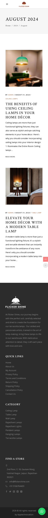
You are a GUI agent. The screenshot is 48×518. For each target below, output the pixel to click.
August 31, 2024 (22, 95)
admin (11, 95)
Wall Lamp (10, 418)
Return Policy (12, 382)
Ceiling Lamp (11, 410)
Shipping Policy (13, 386)
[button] (42, 511)
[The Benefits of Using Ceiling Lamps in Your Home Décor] (24, 68)
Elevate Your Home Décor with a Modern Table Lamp (24, 225)
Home (8, 25)
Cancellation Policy (14, 390)
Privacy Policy (12, 374)
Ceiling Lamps (12, 99)
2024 (16, 25)
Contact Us (11, 394)
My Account (11, 370)
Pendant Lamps (13, 430)
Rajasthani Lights (14, 426)
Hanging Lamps (13, 434)
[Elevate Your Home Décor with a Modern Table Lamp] (24, 186)
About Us (10, 366)
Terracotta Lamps (14, 438)
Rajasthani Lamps (14, 422)
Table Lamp (36, 213)
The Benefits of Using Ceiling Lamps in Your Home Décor (21, 111)
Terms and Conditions (16, 378)
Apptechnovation (25, 514)
